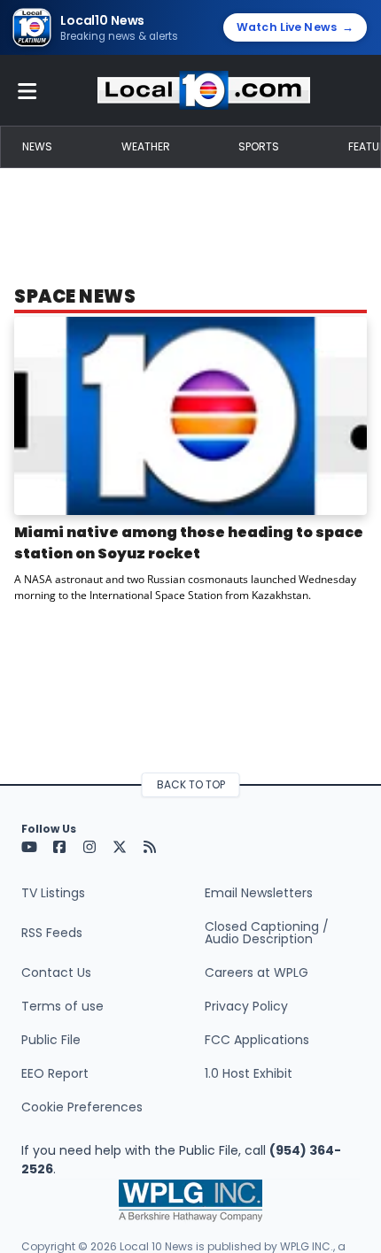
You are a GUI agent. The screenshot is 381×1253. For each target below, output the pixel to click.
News (37, 146)
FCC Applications (257, 1040)
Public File (51, 1040)
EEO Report (55, 1073)
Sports (258, 146)
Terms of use (62, 1006)
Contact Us (56, 972)
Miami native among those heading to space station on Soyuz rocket (188, 543)
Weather (145, 146)
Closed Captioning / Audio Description (267, 932)
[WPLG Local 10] (203, 90)
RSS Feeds (51, 932)
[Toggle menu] (27, 90)
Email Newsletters (259, 893)
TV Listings (53, 893)
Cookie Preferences (82, 1107)
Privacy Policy (246, 1006)
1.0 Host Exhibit (248, 1073)
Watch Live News (295, 27)
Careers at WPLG (256, 972)
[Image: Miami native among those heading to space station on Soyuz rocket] (190, 416)
